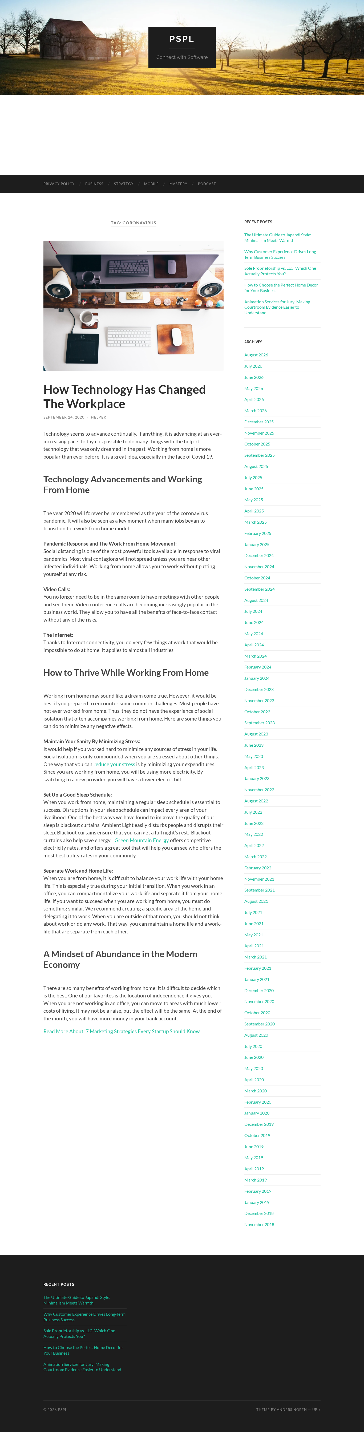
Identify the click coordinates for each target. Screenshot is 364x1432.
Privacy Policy (59, 184)
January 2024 (256, 678)
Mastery (178, 184)
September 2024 (259, 588)
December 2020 (259, 990)
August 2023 (256, 733)
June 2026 (254, 377)
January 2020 (256, 1112)
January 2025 (256, 544)
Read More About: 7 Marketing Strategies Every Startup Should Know (121, 1031)
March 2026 (255, 410)
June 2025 (254, 488)
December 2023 (259, 689)
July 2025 (253, 477)
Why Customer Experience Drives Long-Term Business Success (281, 254)
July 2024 (253, 611)
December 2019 (259, 1124)
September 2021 (259, 889)
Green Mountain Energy (142, 840)
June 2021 (254, 923)
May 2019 (253, 1157)
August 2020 (256, 1034)
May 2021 (253, 934)
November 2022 (259, 789)
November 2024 (259, 566)
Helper (98, 417)
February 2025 (257, 533)
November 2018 (259, 1224)
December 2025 (259, 421)
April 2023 (254, 767)
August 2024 (256, 600)
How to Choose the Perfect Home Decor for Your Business (281, 287)
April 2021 (254, 945)
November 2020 (259, 1001)
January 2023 (256, 778)
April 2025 (254, 510)
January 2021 (256, 979)
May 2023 (253, 756)
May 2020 (253, 1068)
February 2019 (257, 1191)
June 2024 (254, 622)
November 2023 (259, 700)
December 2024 (259, 555)
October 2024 (257, 577)
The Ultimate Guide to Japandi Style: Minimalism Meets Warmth (277, 237)
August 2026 (256, 354)
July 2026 (253, 365)
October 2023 (257, 711)
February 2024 (257, 666)
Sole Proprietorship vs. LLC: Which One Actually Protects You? (280, 270)
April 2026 (254, 399)
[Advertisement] (182, 135)
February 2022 (257, 867)
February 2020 (257, 1101)
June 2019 (254, 1146)
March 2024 (255, 655)
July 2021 (253, 912)
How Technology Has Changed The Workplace (124, 396)
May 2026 (253, 388)
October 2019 (257, 1135)
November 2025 (259, 432)
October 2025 (257, 443)
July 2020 (253, 1046)
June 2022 (254, 823)
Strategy (124, 184)
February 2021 (257, 967)
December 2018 (259, 1213)
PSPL (182, 39)
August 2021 (256, 901)
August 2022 (256, 800)
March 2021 (255, 956)
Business (94, 184)
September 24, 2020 (63, 417)
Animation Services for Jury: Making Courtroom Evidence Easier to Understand (277, 307)
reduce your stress (114, 764)
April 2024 (254, 644)
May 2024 (253, 633)
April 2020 (254, 1079)
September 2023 (259, 722)
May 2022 (253, 834)
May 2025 (253, 499)
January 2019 (256, 1202)
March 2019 (255, 1179)
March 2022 (255, 856)
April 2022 (254, 845)
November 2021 (259, 878)
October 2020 (257, 1012)
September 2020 (259, 1023)
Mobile (151, 184)
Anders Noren (292, 1409)
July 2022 (253, 811)
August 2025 (256, 466)
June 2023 (254, 744)
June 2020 (254, 1057)
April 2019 (254, 1168)
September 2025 (259, 455)
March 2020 (255, 1090)
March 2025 (255, 521)
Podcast (207, 184)
